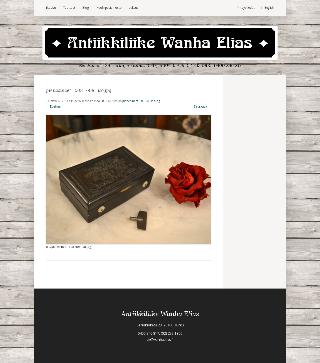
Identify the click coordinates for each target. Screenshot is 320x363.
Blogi (85, 7)
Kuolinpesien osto (109, 7)
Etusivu (51, 7)
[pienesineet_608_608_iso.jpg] (128, 179)
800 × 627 (107, 101)
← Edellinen (54, 106)
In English (267, 7)
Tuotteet (69, 7)
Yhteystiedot (246, 7)
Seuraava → (202, 106)
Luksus (133, 7)
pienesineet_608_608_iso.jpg (141, 101)
